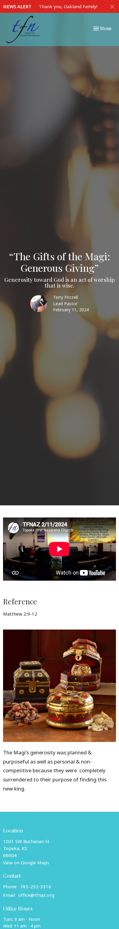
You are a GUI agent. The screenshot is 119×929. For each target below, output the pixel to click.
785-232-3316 (35, 886)
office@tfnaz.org (36, 895)
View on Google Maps (26, 862)
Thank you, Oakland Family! (68, 6)
